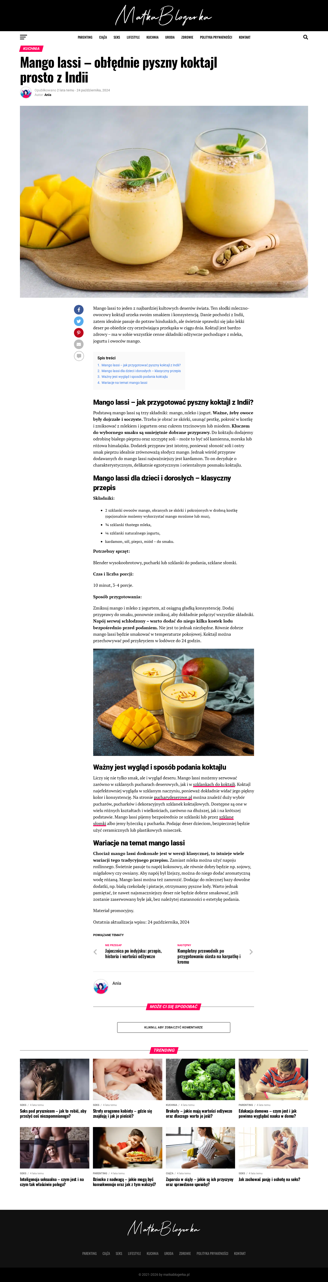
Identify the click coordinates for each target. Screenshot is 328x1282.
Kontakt (244, 37)
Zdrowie (187, 37)
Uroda (170, 37)
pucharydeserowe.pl (173, 797)
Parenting (85, 37)
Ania (47, 95)
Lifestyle (133, 37)
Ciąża (103, 37)
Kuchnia (152, 37)
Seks (117, 37)
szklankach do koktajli (214, 784)
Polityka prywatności (216, 37)
